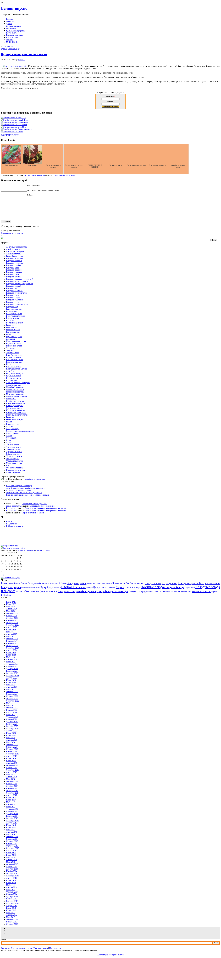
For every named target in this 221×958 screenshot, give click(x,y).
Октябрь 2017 (12, 790)
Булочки (37, 588)
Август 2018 (11, 772)
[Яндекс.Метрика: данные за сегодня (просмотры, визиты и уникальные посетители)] (9, 546)
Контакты (5, 948)
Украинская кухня (14, 456)
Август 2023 (11, 678)
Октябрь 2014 (12, 873)
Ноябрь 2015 (11, 843)
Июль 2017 (11, 797)
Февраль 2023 (12, 692)
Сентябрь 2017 (12, 793)
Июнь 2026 (11, 604)
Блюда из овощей (13, 286)
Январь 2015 (11, 866)
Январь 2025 (11, 641)
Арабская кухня (13, 249)
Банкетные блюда (10, 583)
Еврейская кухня (13, 343)
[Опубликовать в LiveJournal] (14, 125)
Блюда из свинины (14, 290)
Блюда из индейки (14, 270)
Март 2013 (10, 917)
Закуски (9, 350)
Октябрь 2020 (12, 726)
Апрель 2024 (11, 659)
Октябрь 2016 (12, 818)
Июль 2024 (11, 652)
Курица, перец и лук (10, 49)
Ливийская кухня (13, 385)
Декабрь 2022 (12, 696)
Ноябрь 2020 (11, 724)
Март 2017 (10, 807)
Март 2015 (10, 862)
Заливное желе (12, 353)
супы (4, 594)
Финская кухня (12, 458)
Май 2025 (10, 632)
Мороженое (11, 399)
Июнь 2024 (11, 655)
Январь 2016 (11, 839)
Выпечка (10, 320)
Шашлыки (20, 591)
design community (13, 506)
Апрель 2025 (11, 634)
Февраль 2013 (12, 919)
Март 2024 (10, 662)
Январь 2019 (11, 767)
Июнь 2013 (11, 910)
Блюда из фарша (11, 587)
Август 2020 (11, 731)
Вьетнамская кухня (14, 323)
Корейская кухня (13, 376)
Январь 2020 (11, 747)
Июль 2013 (11, 908)
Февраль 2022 (12, 708)
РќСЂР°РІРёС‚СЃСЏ (10, 135)
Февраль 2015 (12, 864)
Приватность (55, 948)
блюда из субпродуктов (140, 591)
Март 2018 (10, 779)
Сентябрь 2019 (12, 754)
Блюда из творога (13, 297)
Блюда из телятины (14, 300)
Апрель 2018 (11, 777)
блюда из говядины (70, 591)
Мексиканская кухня (15, 394)
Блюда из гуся (91, 583)
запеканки (182, 591)
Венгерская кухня (14, 313)
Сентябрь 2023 (12, 675)
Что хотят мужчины (14, 468)
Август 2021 (11, 712)
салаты (206, 591)
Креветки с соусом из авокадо (19, 486)
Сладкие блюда (12, 429)
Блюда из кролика (14, 272)
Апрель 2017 (11, 804)
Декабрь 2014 (12, 869)
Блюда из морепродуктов (17, 281)
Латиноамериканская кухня (18, 383)
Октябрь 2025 (12, 622)
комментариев (14, 526)
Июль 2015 (11, 853)
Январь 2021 (11, 719)
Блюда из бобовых (14, 261)
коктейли (10, 371)
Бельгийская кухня (14, 256)
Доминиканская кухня (16, 341)
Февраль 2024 (12, 664)
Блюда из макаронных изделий (19, 279)
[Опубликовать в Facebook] (13, 118)
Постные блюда (152, 587)
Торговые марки (41, 948)
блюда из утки (157, 591)
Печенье (111, 587)
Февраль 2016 (12, 837)
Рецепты (41, 175)
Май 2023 (10, 685)
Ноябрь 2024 (11, 643)
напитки (196, 591)
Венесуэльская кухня (15, 316)
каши (189, 591)
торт (10, 595)
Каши (8, 364)
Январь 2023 (11, 694)
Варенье (57, 587)
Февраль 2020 (12, 744)
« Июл (4, 575)
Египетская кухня (14, 346)
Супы (8, 440)
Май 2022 (10, 703)
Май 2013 (10, 912)
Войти (9, 521)
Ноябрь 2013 (11, 899)
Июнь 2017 (11, 800)
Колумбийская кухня (15, 373)
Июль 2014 (11, 880)
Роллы (9, 422)
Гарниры (10, 325)
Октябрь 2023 (12, 673)
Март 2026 (10, 611)
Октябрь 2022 (12, 698)
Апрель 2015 (11, 860)
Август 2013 (11, 906)
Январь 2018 (11, 784)
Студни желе (190, 588)
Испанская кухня (13, 357)
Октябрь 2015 (12, 846)
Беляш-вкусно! (15, 8)
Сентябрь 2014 (12, 876)
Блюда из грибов (13, 265)
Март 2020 (10, 742)
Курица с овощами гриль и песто (24, 54)
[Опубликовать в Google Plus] (14, 122)
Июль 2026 (11, 602)
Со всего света (12, 433)
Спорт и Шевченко (26, 550)
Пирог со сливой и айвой (33, 513)
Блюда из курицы (13, 277)
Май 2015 (10, 857)
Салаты (9, 426)
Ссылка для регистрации (12, 233)
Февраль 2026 (12, 613)
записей (11, 524)
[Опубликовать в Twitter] (12, 131)
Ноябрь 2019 (11, 751)
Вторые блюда (30, 175)
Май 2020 (10, 738)
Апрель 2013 (11, 915)
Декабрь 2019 (12, 749)
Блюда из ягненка (27, 588)
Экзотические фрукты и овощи (41, 591)
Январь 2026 (11, 616)
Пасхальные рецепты (15, 410)
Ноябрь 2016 (11, 816)
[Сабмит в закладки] (10, 578)
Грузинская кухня (14, 336)
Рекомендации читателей (17, 415)
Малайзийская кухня (15, 387)
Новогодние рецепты (15, 403)
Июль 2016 (11, 825)
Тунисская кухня (13, 447)
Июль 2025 (11, 629)
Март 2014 (10, 889)
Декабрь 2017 (12, 786)
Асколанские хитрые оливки (18, 490)
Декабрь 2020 (12, 721)
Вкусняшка (11, 508)
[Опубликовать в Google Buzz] (14, 120)
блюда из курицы (60, 175)
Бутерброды (11, 311)
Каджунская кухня (14, 362)
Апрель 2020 (11, 740)
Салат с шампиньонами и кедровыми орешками (46, 508)
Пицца (138, 588)
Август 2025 (11, 627)
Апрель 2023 (11, 687)
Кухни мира (11, 380)
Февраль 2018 (12, 781)
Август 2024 (11, 650)
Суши (8, 442)
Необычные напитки (15, 401)
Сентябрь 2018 (12, 770)
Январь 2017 (11, 811)
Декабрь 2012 (12, 924)
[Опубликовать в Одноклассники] (16, 129)
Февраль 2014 (12, 892)
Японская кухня (13, 472)
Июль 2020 (11, 733)
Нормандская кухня (14, 406)
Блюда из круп (12, 274)
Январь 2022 (11, 710)
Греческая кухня (13, 332)
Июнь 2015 (11, 855)
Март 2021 (10, 715)
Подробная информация (34, 479)
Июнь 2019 (11, 761)
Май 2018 (10, 774)
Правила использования (21, 948)
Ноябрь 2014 (11, 871)
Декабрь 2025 (12, 618)
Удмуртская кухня (14, 452)
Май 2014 (10, 885)
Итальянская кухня (14, 359)
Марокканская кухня (15, 392)
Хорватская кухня (14, 463)
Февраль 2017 (12, 809)
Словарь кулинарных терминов (20, 431)
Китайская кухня (13, 366)
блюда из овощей (116, 591)
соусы (214, 591)
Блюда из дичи (12, 267)
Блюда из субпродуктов (16, 293)
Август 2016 (11, 823)
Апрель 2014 (11, 887)
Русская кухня (12, 424)
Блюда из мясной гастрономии (19, 284)
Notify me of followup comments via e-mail (21, 226)
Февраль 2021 (12, 717)
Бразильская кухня (14, 309)
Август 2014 (11, 878)
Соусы (9, 435)
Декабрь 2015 (12, 841)
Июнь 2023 (11, 682)
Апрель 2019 (11, 763)
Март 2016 (10, 834)
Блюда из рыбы (12, 288)
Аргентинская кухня (15, 251)
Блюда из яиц (12, 307)
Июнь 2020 (11, 735)
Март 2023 (10, 689)
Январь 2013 (11, 922)
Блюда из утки (12, 302)
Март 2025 (10, 636)
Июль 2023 (11, 680)
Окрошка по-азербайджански (34, 503)
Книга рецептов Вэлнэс (16, 369)
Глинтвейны (11, 327)
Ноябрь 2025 (11, 620)
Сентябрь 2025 (12, 625)
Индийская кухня (13, 355)
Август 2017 (11, 795)
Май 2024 (10, 657)
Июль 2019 (11, 758)
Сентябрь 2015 (12, 848)
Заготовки (10, 348)
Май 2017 (10, 802)
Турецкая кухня (13, 449)
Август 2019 (11, 756)
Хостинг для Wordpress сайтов (110, 955)
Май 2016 (10, 830)
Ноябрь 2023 (11, 671)
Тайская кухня (12, 445)
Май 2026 (10, 606)
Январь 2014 (11, 894)
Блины (24, 583)
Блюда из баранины (14, 258)
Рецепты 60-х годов (14, 419)
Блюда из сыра (12, 295)
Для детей (10, 339)
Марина (21, 59)
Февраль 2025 (12, 639)
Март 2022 (10, 705)
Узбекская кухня (13, 454)
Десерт (96, 587)
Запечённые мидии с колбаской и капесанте (25, 488)
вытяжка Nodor (43, 550)
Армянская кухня (13, 254)
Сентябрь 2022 (12, 701)
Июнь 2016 (11, 827)
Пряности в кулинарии (16, 412)
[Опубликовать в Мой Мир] (13, 127)
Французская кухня (14, 461)
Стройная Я (11, 438)
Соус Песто (8, 46)
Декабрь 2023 (12, 669)
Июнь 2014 (11, 883)
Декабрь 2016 (12, 814)
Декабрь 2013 (12, 896)
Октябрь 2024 (12, 646)
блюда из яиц (170, 591)
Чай (7, 465)
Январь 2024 (11, 666)
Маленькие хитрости (15, 389)
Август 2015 (11, 850)
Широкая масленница (15, 470)
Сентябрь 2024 (12, 648)
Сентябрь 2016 (12, 820)
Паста (103, 587)
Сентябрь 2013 (12, 903)
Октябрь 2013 (12, 901)
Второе (72, 175)
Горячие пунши (13, 330)
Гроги (8, 334)
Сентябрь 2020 (12, 728)
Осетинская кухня (14, 408)
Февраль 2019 (12, 765)
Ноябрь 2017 (11, 788)
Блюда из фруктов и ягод (17, 304)
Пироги (120, 587)
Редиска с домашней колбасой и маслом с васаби (27, 495)
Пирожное (130, 587)
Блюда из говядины (14, 263)
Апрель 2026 (11, 609)
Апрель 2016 (11, 832)
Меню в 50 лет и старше (16, 396)
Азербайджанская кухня (16, 247)
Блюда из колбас (120, 583)
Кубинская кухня (13, 378)
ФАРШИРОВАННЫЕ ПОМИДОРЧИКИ (24, 492)
